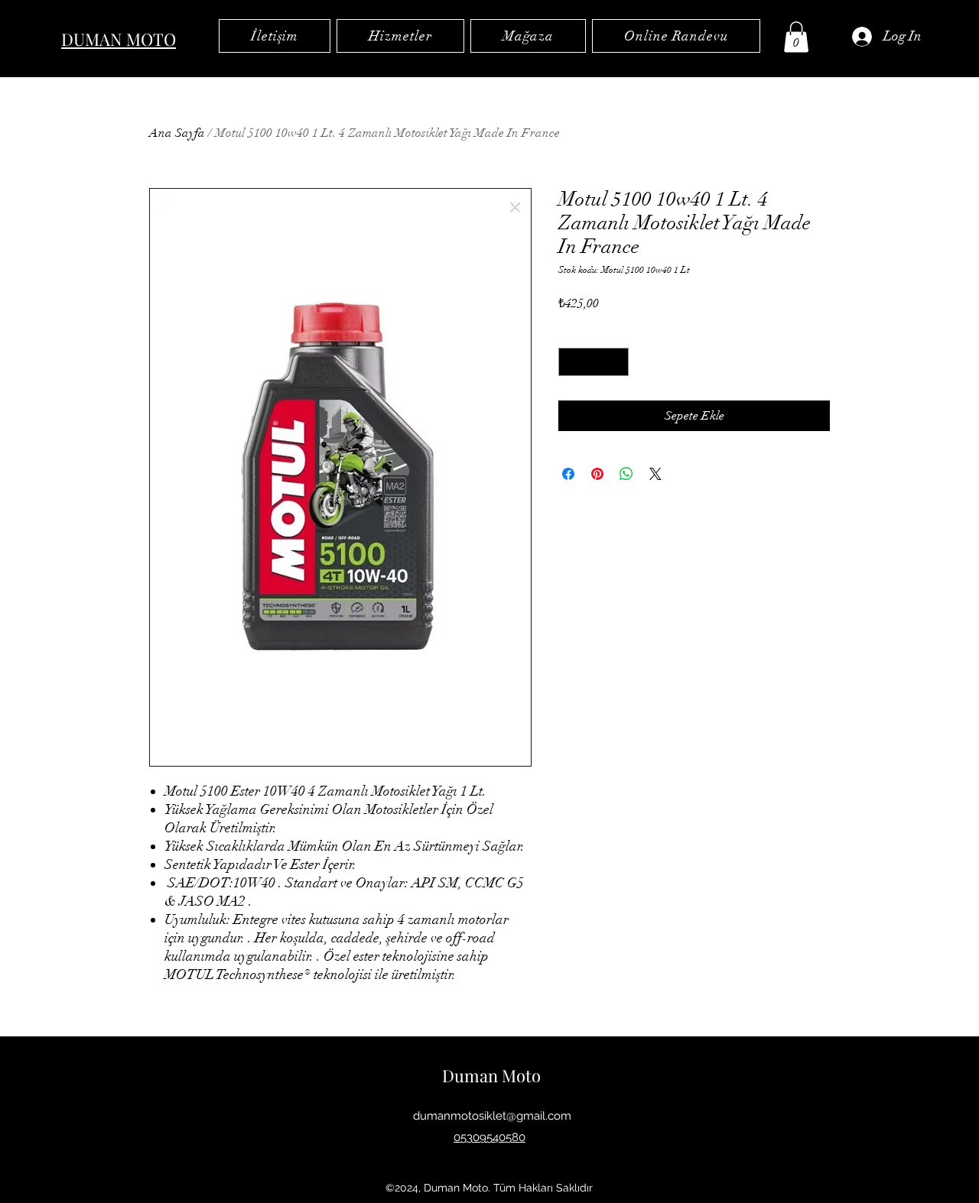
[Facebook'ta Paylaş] (568, 474)
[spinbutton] (593, 362)
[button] (796, 37)
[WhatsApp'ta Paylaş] (626, 474)
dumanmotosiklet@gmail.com (492, 1116)
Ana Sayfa (177, 133)
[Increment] (616, 362)
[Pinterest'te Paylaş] (597, 474)
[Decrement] (570, 362)
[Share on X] (655, 474)
